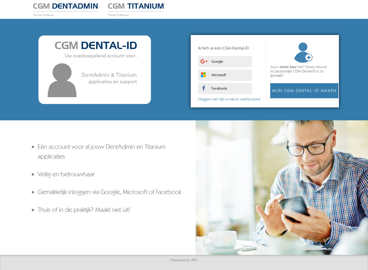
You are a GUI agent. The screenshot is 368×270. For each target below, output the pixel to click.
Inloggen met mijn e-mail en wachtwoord (229, 99)
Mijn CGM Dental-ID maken (304, 90)
